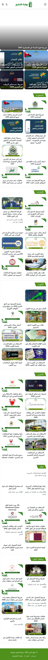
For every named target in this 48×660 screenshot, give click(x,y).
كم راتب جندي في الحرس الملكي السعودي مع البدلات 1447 (12, 161)
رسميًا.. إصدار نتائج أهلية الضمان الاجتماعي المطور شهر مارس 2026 (37, 86)
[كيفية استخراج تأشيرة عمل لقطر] (35, 538)
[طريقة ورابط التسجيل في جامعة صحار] (35, 570)
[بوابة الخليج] (24, 4)
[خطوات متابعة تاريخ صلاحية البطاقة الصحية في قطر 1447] (35, 518)
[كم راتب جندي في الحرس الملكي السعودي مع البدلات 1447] (12, 151)
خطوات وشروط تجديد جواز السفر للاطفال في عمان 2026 (35, 618)
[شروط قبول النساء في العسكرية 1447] (24, 30)
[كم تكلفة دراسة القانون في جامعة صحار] (12, 629)
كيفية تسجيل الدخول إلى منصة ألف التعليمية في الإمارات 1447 (35, 214)
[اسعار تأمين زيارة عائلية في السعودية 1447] (35, 152)
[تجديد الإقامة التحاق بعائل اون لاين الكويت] (35, 335)
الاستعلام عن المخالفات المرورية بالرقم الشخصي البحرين (35, 455)
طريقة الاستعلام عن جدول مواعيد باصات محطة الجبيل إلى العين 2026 (12, 214)
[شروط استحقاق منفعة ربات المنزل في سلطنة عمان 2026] (12, 589)
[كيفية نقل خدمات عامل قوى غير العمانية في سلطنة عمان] (12, 570)
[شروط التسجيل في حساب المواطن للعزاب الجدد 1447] (35, 172)
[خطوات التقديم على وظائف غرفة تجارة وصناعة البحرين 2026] (35, 404)
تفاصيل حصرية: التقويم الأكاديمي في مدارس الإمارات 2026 (12, 254)
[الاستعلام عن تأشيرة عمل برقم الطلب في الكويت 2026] (35, 354)
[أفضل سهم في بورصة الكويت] (35, 298)
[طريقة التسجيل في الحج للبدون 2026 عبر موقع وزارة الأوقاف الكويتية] (12, 295)
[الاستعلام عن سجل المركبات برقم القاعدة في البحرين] (35, 425)
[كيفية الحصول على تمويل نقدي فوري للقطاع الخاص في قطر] (12, 537)
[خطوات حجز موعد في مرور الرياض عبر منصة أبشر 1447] (12, 172)
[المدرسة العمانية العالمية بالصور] (12, 609)
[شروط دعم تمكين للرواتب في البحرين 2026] (12, 79)
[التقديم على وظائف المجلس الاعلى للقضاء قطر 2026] (12, 518)
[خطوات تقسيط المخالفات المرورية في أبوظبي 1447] (12, 264)
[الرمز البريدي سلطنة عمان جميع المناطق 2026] (36, 60)
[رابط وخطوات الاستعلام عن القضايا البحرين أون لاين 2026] (12, 386)
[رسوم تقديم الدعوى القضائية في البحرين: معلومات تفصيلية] (12, 445)
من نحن (33, 656)
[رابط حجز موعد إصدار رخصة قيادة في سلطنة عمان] (35, 629)
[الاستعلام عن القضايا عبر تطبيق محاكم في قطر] (35, 498)
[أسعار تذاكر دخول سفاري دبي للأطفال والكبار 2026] (35, 224)
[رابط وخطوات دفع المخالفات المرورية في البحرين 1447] (12, 425)
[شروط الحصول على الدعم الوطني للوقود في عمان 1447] (35, 589)
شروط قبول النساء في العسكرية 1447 (32, 48)
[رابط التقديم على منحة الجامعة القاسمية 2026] (35, 244)
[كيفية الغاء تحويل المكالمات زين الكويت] (12, 354)
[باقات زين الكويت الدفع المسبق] (35, 317)
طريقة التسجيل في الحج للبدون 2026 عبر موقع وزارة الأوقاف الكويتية (12, 306)
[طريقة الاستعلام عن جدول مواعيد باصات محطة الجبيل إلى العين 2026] (12, 203)
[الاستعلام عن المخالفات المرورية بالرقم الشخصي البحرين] (35, 444)
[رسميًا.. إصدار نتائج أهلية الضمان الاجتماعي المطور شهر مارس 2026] (36, 79)
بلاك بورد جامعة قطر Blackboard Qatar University (12, 507)
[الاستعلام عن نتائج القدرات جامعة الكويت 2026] (12, 335)
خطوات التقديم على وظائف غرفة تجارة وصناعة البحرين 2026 (35, 415)
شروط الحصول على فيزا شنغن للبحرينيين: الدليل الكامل (12, 415)
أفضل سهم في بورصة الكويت (35, 308)
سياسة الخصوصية (17, 656)
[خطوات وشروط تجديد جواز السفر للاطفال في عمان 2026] (35, 608)
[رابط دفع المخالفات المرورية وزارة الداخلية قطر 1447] (35, 478)
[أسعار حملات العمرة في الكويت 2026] (12, 317)
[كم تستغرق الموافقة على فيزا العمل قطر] (12, 478)
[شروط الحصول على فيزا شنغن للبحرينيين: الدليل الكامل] (12, 404)
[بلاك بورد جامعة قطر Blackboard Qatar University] (12, 497)
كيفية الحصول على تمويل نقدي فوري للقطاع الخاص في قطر (12, 547)
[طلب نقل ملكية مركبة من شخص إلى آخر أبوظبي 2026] (35, 264)
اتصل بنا (27, 656)
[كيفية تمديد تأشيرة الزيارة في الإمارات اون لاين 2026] (12, 224)
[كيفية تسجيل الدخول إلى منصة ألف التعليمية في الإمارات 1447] (35, 203)
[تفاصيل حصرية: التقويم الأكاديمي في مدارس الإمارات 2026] (12, 243)
